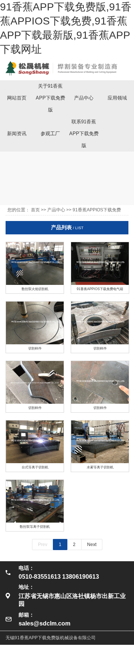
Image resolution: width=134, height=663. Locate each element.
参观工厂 (50, 133)
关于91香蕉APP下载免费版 (50, 98)
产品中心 (83, 98)
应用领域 (117, 98)
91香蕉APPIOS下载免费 (97, 209)
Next (91, 544)
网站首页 (16, 98)
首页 (35, 209)
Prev (42, 544)
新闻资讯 (16, 133)
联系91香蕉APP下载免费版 (84, 133)
